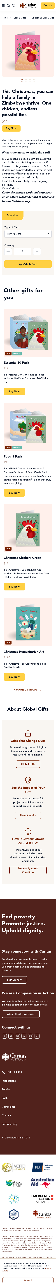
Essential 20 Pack (16, 362)
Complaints (8, 1107)
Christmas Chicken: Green (22, 558)
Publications (9, 1081)
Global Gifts (20, 18)
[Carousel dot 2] (26, 80)
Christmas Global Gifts (43, 18)
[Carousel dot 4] (34, 80)
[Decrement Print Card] (8, 251)
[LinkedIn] (23, 1036)
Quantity (9, 245)
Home (5, 18)
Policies (6, 1089)
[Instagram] (17, 1036)
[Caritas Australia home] (28, 5)
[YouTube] (30, 1036)
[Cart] (13, 5)
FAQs (5, 1098)
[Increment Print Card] (37, 251)
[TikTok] (37, 1036)
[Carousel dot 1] (22, 80)
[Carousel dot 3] (30, 80)
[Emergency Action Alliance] (42, 1199)
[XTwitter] (10, 1036)
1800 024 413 (14, 1072)
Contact (6, 1115)
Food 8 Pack (13, 456)
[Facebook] (4, 1036)
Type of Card (11, 227)
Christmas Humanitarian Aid (24, 651)
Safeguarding (10, 1124)
